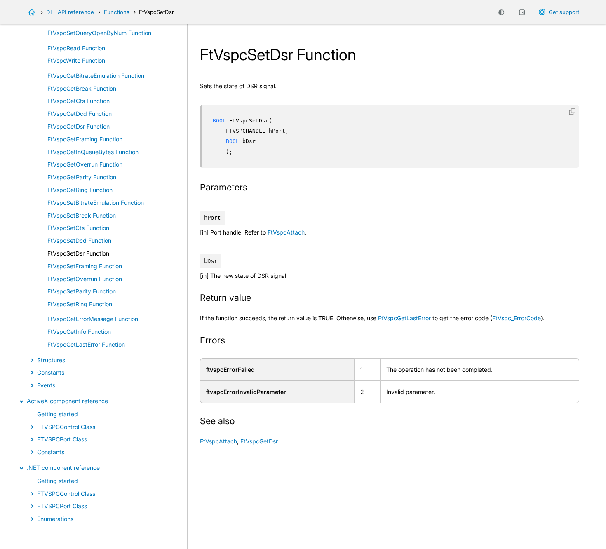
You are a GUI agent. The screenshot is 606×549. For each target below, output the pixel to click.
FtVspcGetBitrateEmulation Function (95, 75)
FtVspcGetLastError (404, 317)
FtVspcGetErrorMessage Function (92, 319)
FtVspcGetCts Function (78, 101)
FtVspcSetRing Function (79, 303)
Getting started (57, 414)
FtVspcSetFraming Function (84, 266)
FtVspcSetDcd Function (79, 240)
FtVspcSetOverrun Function (84, 278)
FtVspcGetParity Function (81, 177)
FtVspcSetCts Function (78, 228)
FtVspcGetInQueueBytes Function (93, 151)
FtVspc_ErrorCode (516, 317)
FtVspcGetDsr (259, 441)
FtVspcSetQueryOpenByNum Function (99, 32)
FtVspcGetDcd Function (79, 113)
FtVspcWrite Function (76, 60)
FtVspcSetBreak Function (81, 215)
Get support (564, 12)
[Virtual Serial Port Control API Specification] (32, 12)
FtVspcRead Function (76, 48)
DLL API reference (70, 12)
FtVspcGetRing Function (80, 189)
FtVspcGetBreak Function (81, 88)
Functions (116, 12)
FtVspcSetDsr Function (78, 253)
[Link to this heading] (252, 188)
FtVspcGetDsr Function (78, 126)
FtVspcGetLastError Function (86, 344)
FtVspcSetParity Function (81, 291)
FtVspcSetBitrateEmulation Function (95, 202)
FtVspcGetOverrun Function (84, 164)
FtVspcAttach (286, 232)
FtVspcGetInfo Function (79, 332)
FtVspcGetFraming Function (84, 139)
